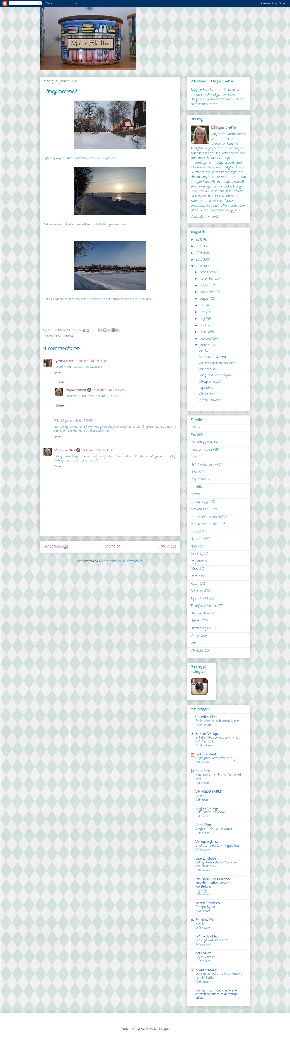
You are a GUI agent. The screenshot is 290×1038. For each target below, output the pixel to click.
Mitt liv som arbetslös (206, 516)
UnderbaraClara (206, 717)
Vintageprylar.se (207, 842)
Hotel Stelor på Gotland (210, 812)
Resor (195, 584)
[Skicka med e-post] (100, 330)
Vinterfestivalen (210, 400)
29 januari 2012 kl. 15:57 (97, 450)
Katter (195, 494)
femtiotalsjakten (207, 936)
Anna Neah (203, 771)
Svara (58, 373)
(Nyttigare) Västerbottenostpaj (216, 758)
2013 (199, 259)
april (203, 325)
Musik (195, 531)
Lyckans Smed (63, 361)
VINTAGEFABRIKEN (209, 791)
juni (203, 312)
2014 (199, 253)
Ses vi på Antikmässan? (212, 940)
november (207, 278)
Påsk (194, 569)
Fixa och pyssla (201, 442)
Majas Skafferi (75, 390)
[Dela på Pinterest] (118, 330)
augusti (205, 298)
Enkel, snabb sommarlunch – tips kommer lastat (218, 739)
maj (203, 318)
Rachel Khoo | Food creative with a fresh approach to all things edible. (218, 994)
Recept (195, 576)
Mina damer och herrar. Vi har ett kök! (218, 777)
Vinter (195, 636)
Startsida (112, 546)
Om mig (197, 554)
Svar (62, 382)
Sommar (197, 591)
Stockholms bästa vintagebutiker (217, 845)
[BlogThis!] (105, 330)
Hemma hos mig (202, 464)
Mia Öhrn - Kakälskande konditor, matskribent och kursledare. (214, 883)
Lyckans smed (206, 754)
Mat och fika (199, 509)
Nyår (194, 546)
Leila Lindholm (206, 858)
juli (202, 305)
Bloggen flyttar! (206, 907)
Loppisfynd (206, 388)
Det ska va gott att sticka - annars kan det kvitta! (219, 975)
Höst (194, 472)
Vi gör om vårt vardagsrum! (214, 829)
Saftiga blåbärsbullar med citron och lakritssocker (217, 864)
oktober (205, 285)
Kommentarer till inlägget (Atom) (121, 561)
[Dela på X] (109, 330)
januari (205, 345)
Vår (193, 643)
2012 (199, 266)
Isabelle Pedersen (208, 903)
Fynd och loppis (201, 449)
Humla (200, 924)
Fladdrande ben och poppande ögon (218, 721)
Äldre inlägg (166, 546)
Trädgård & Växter (203, 606)
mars (204, 332)
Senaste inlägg (56, 546)
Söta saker (203, 953)
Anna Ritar (203, 825)
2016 (199, 239)
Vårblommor (207, 394)
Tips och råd (199, 598)
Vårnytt (201, 795)
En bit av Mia (205, 920)
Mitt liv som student (205, 524)
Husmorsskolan (206, 970)
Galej (194, 457)
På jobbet (197, 561)
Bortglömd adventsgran (215, 375)
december (207, 272)
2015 (199, 246)
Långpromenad (209, 382)
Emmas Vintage (207, 734)
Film (194, 427)
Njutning (197, 539)
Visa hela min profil (204, 217)
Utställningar (200, 628)
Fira (193, 435)
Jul (193, 487)
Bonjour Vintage (207, 808)
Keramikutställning (212, 357)
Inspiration (198, 479)
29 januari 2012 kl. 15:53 (77, 421)
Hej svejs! (202, 890)
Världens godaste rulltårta (217, 363)
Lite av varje (199, 502)
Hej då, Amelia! (205, 957)
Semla (203, 350)
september (208, 292)
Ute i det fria (64, 336)
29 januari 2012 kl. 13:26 (109, 390)
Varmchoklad (208, 369)
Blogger (163, 1029)
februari (206, 338)
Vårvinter (197, 650)
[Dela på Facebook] (113, 330)
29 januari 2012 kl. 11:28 (90, 361)
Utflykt (196, 621)
